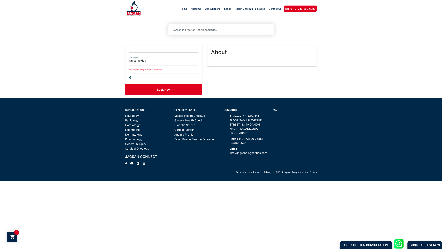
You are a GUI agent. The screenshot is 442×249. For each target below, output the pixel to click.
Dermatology (133, 134)
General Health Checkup (190, 120)
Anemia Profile (183, 134)
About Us (196, 8)
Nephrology (133, 129)
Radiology (131, 120)
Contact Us (275, 8)
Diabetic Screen (184, 125)
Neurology (132, 115)
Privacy (268, 172)
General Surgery (135, 144)
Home (183, 8)
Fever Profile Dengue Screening (194, 139)
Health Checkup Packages (250, 8)
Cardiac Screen (184, 129)
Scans (227, 8)
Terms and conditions (247, 172)
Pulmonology (133, 139)
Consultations (212, 8)
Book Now (163, 89)
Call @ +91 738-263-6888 (300, 8)
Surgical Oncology (137, 148)
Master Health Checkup (189, 115)
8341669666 (238, 143)
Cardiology (132, 125)
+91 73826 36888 (251, 138)
